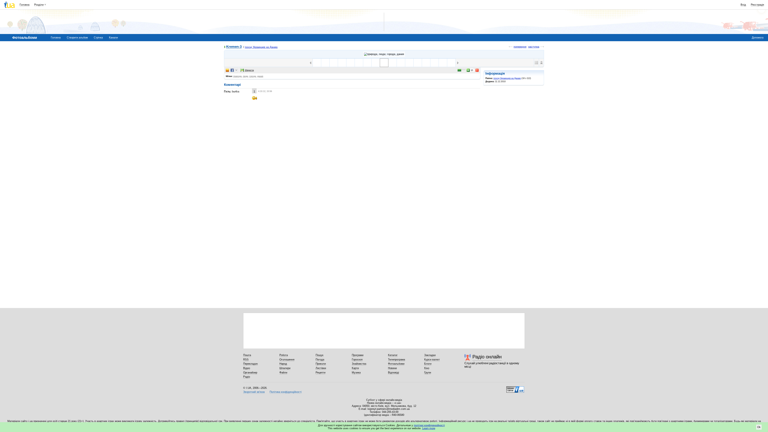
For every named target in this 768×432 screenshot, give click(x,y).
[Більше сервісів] (236, 70)
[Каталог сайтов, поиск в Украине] (515, 388)
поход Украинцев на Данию (261, 47)
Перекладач (250, 363)
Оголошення (286, 359)
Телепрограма (396, 359)
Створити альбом (77, 37)
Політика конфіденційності (286, 391)
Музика (356, 372)
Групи (427, 372)
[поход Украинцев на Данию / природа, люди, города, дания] (384, 54)
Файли (283, 372)
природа (237, 76)
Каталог (393, 355)
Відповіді (393, 372)
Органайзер (250, 372)
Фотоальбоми (396, 363)
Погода (320, 359)
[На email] (227, 70)
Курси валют (432, 359)
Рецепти (320, 372)
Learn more (428, 428)
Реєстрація (757, 4)
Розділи (39, 4)
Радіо (246, 376)
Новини (392, 368)
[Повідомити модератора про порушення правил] (477, 70)
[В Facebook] (232, 70)
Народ (283, 363)
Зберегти (249, 70)
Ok (759, 427)
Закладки (430, 355)
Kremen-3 (234, 47)
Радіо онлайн (487, 356)
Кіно (426, 368)
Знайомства (359, 363)
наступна (533, 46)
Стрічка (98, 37)
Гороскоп (357, 359)
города (252, 76)
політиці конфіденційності (429, 425)
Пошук (319, 355)
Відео (246, 368)
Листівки (321, 368)
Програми (357, 355)
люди (245, 76)
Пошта (247, 355)
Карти (355, 368)
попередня (520, 46)
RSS (246, 359)
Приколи (321, 363)
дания (260, 76)
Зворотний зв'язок (254, 391)
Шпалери (284, 368)
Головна (24, 4)
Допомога (757, 37)
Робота (283, 355)
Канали (113, 37)
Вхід (743, 4)
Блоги (427, 363)
